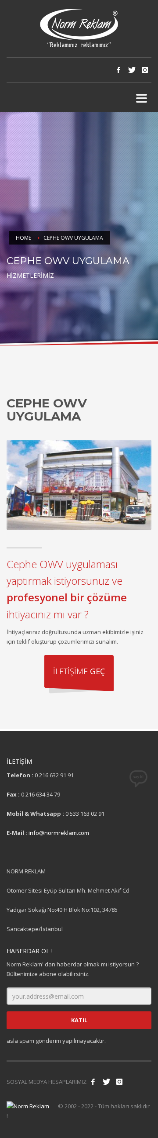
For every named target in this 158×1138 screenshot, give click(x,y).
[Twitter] (131, 69)
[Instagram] (119, 1081)
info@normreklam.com (59, 833)
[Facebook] (118, 69)
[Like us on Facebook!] (93, 1081)
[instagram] (144, 69)
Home (23, 237)
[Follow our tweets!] (106, 1081)
